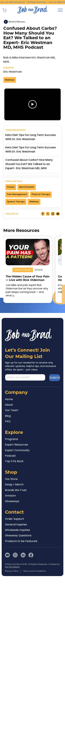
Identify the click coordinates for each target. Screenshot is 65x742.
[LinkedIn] (23, 555)
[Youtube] (7, 555)
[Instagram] (15, 555)
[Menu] (60, 10)
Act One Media (12, 566)
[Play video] (32, 104)
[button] (4, 10)
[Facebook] (30, 555)
